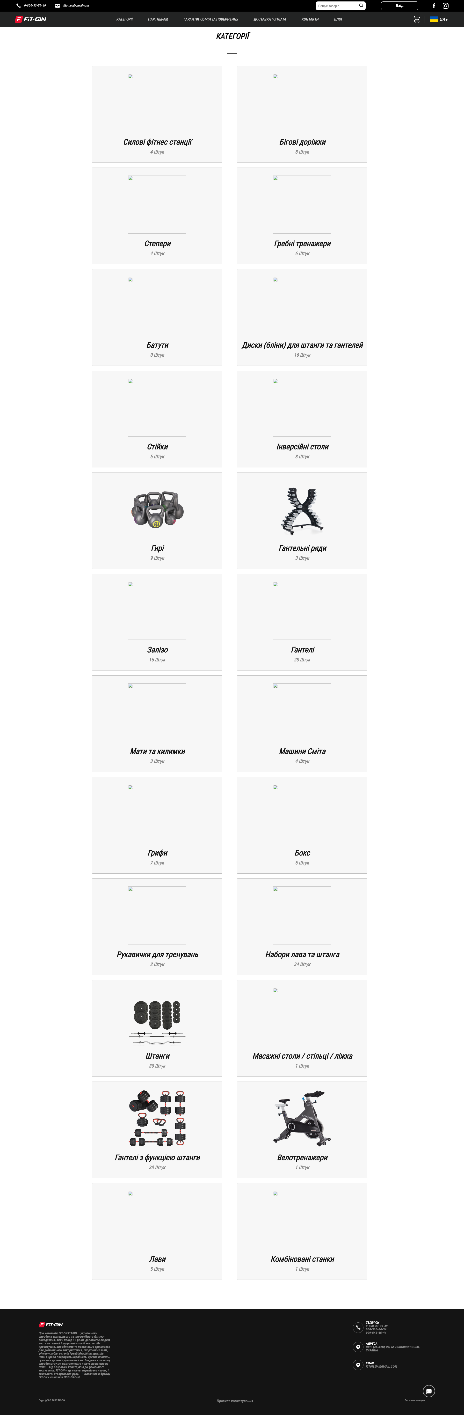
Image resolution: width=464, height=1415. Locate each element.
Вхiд (400, 5)
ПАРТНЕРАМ (158, 19)
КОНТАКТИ (310, 19)
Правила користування (235, 1401)
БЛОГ (338, 19)
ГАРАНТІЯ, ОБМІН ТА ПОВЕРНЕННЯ (211, 19)
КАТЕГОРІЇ (124, 19)
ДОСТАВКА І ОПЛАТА (270, 19)
